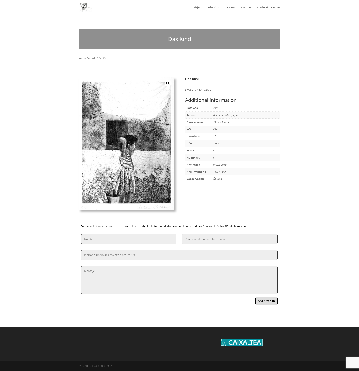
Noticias (246, 7)
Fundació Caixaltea (268, 7)
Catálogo (230, 7)
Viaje (196, 7)
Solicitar (264, 301)
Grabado (91, 58)
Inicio (82, 58)
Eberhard (210, 7)
